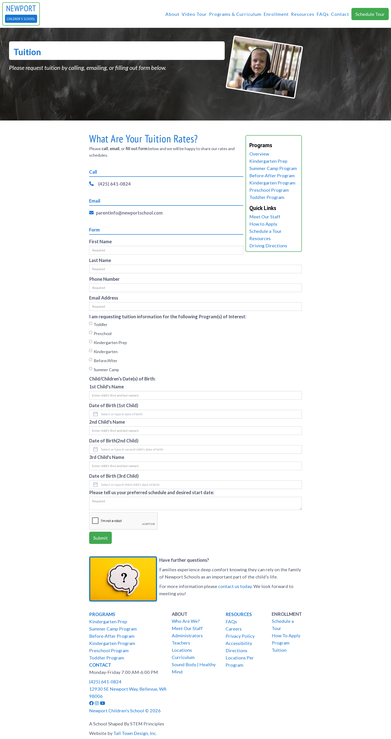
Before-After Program (272, 175)
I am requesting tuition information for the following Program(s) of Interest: (167, 316)
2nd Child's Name (107, 422)
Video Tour (194, 14)
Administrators (187, 635)
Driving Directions (268, 245)
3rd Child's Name (106, 457)
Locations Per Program (240, 661)
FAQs (323, 14)
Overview (259, 153)
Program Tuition (280, 646)
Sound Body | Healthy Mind (194, 668)
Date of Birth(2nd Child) (113, 440)
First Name (100, 241)
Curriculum (183, 657)
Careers (234, 628)
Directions (236, 650)
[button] (172, 14)
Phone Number (104, 279)
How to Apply (263, 224)
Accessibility (239, 643)
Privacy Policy (240, 636)
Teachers (181, 642)
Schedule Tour (370, 14)
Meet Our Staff (264, 216)
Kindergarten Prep (268, 161)
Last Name (100, 260)
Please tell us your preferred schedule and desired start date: (151, 492)
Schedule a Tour (265, 231)
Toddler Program (266, 197)
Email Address (103, 297)
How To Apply (286, 635)
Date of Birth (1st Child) (113, 405)
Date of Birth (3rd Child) (114, 476)
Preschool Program (269, 190)
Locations (182, 650)
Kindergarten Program (272, 182)
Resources (302, 14)
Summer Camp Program (273, 168)
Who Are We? (186, 621)
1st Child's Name (106, 386)
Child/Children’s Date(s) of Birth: (122, 378)
